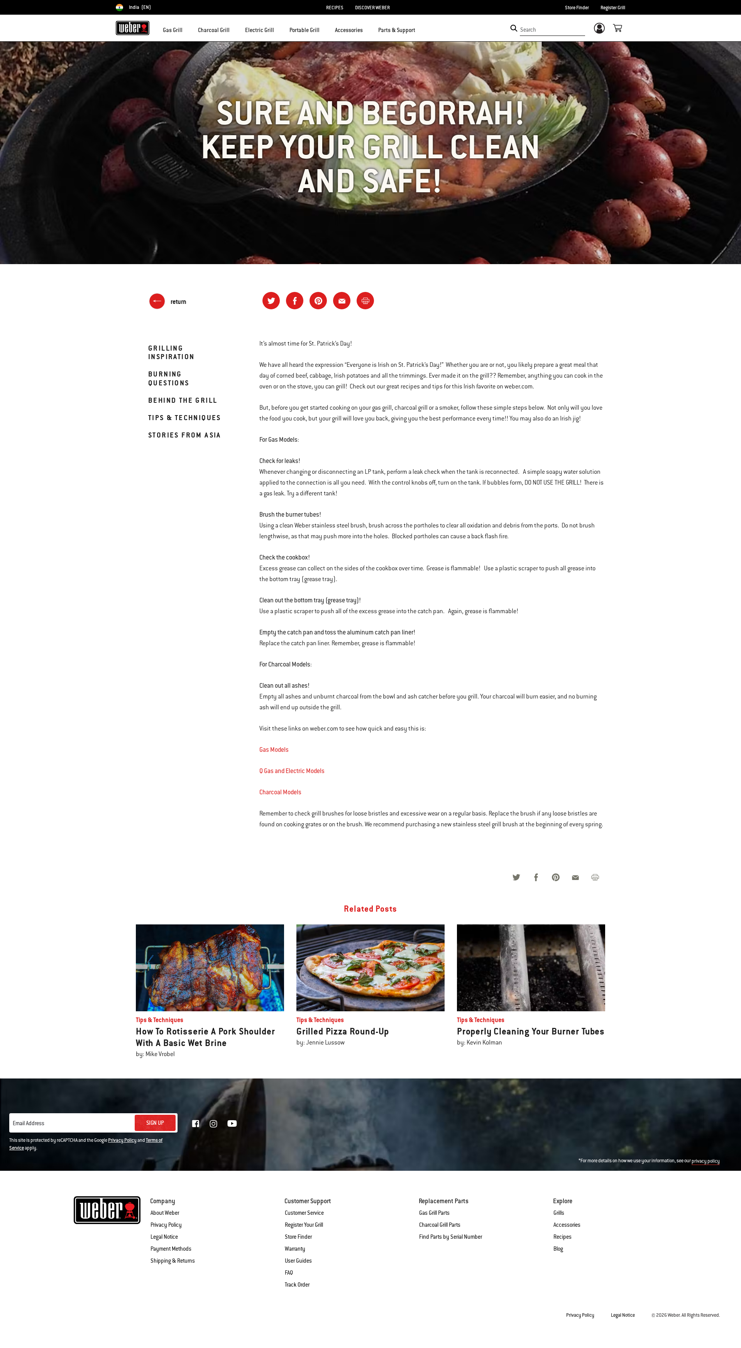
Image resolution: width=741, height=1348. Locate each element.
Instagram (213, 1123)
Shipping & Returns (173, 1260)
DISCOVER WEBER (372, 8)
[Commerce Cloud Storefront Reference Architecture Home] (132, 28)
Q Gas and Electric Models (292, 771)
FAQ (289, 1272)
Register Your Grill (304, 1224)
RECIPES (334, 8)
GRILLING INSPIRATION (171, 352)
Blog (558, 1248)
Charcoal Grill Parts (439, 1224)
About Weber (165, 1212)
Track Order (297, 1284)
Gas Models (274, 750)
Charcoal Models (280, 792)
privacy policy (706, 1161)
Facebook (195, 1123)
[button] (187, 29)
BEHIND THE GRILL (182, 400)
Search (528, 29)
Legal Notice (164, 1236)
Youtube (232, 1123)
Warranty (295, 1248)
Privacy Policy (122, 1140)
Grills (558, 1212)
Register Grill (613, 8)
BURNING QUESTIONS (168, 378)
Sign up (155, 1122)
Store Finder (577, 8)
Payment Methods (171, 1248)
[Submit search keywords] (513, 28)
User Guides (298, 1260)
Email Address (28, 1123)
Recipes (562, 1236)
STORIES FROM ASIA (184, 435)
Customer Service (304, 1212)
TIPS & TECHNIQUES (184, 417)
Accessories (566, 1224)
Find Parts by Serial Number (450, 1236)
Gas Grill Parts (434, 1212)
